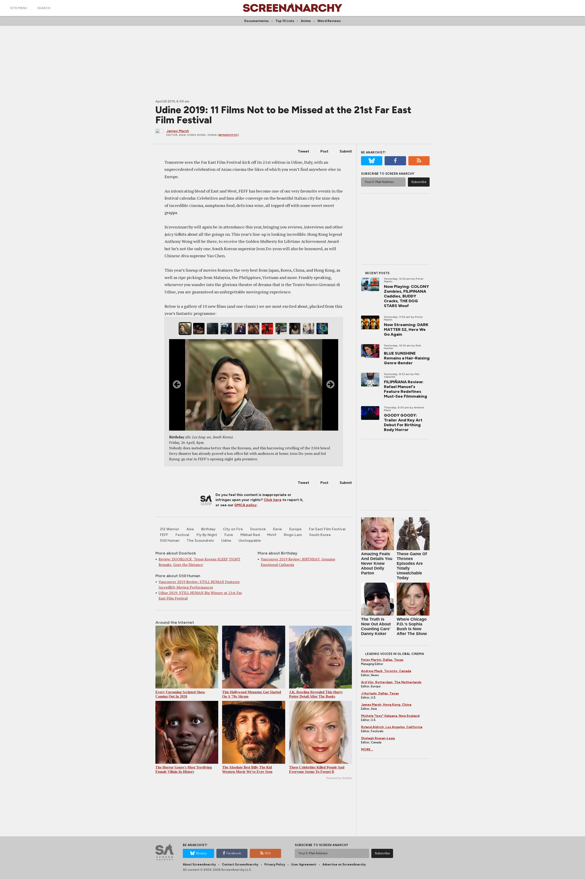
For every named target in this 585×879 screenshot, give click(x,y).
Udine (226, 540)
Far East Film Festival (327, 529)
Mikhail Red (250, 535)
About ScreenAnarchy (199, 864)
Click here (273, 500)
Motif (272, 535)
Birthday (208, 529)
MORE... (367, 749)
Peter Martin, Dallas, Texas (382, 660)
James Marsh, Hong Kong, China (386, 705)
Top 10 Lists (284, 21)
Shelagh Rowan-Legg (378, 738)
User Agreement (303, 864)
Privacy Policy (274, 864)
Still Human (169, 540)
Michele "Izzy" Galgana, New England (390, 716)
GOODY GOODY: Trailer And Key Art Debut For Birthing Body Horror (403, 422)
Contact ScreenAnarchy (240, 864)
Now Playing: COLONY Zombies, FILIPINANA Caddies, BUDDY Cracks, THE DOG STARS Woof (406, 296)
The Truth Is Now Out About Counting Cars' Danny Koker (376, 626)
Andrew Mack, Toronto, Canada (386, 671)
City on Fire (233, 529)
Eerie (277, 529)
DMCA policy (245, 505)
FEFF (164, 535)
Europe (295, 529)
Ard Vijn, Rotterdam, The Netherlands (391, 682)
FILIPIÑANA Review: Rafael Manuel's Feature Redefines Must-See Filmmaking (405, 389)
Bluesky (201, 853)
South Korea (320, 535)
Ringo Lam (293, 535)
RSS (268, 853)
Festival (182, 535)
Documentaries (256, 21)
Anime (306, 21)
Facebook (233, 853)
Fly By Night (207, 535)
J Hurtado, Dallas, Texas (380, 693)
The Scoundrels (200, 540)
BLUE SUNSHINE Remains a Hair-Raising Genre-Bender (407, 358)
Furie (228, 535)
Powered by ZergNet (339, 778)
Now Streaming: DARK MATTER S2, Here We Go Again (406, 329)
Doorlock (258, 529)
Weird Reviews (329, 21)
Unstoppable (250, 540)
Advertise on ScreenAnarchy (344, 864)
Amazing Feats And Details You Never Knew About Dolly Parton (376, 563)
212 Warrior (169, 529)
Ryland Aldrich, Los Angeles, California (391, 727)
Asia (190, 529)
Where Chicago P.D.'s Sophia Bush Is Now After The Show (412, 626)
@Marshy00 (228, 135)
